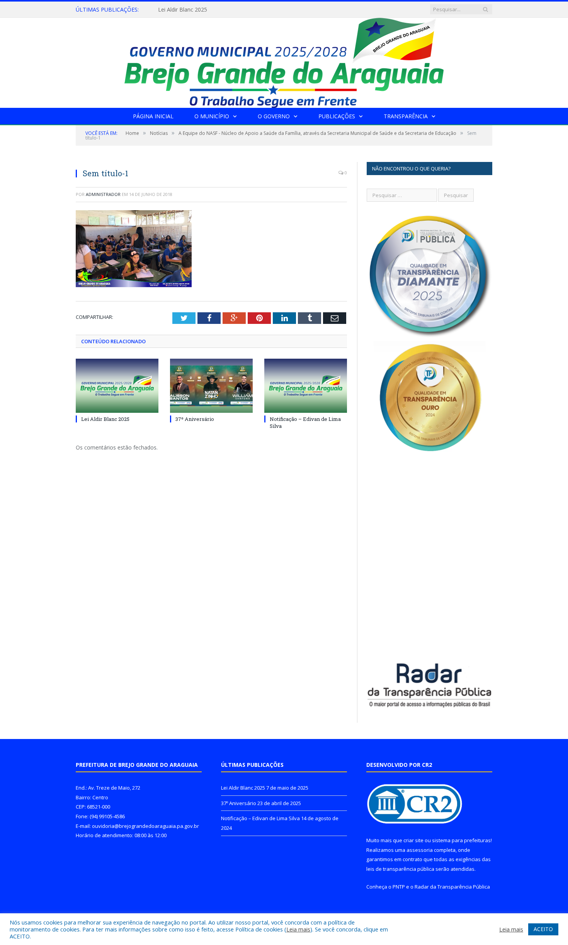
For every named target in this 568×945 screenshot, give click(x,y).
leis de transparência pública (400, 868)
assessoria (419, 849)
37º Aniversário (177, 9)
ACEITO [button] (543, 929)
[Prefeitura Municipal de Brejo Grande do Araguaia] (284, 61)
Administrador (103, 194)
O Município (211, 116)
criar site (413, 840)
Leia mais (298, 929)
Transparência (406, 116)
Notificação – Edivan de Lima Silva (260, 818)
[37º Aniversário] (211, 386)
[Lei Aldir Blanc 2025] (117, 386)
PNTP (399, 886)
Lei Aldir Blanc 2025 (105, 418)
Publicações (336, 116)
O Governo (274, 116)
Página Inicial (153, 116)
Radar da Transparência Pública (452, 886)
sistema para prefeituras (461, 840)
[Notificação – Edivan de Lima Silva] (305, 386)
